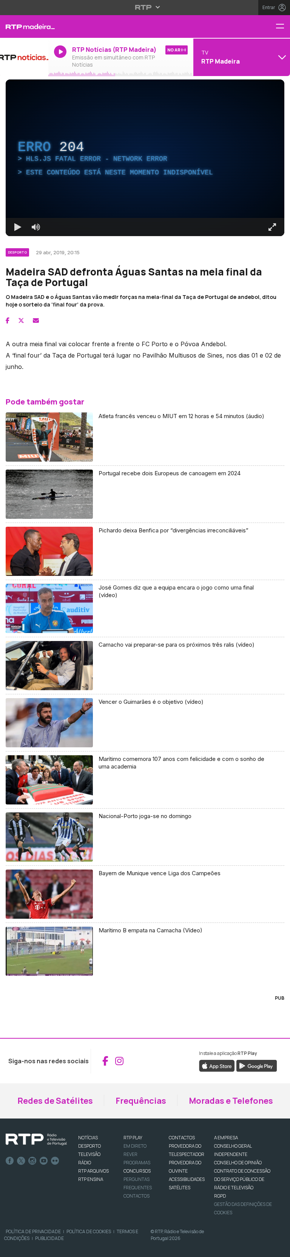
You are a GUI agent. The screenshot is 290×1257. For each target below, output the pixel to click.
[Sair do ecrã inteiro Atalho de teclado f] (278, 1248)
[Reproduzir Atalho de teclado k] (12, 1248)
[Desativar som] (30, 1248)
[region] (145, 628)
